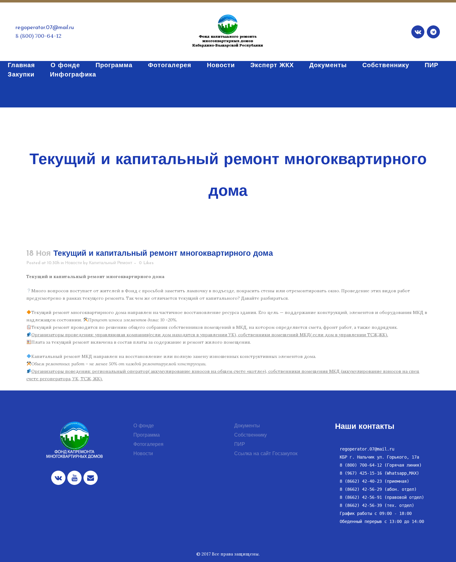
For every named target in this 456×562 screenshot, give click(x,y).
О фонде (143, 426)
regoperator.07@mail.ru (45, 28)
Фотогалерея (148, 444)
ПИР (239, 444)
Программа (146, 435)
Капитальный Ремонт (110, 263)
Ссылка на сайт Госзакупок (265, 453)
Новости (73, 263)
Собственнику (250, 435)
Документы (247, 426)
